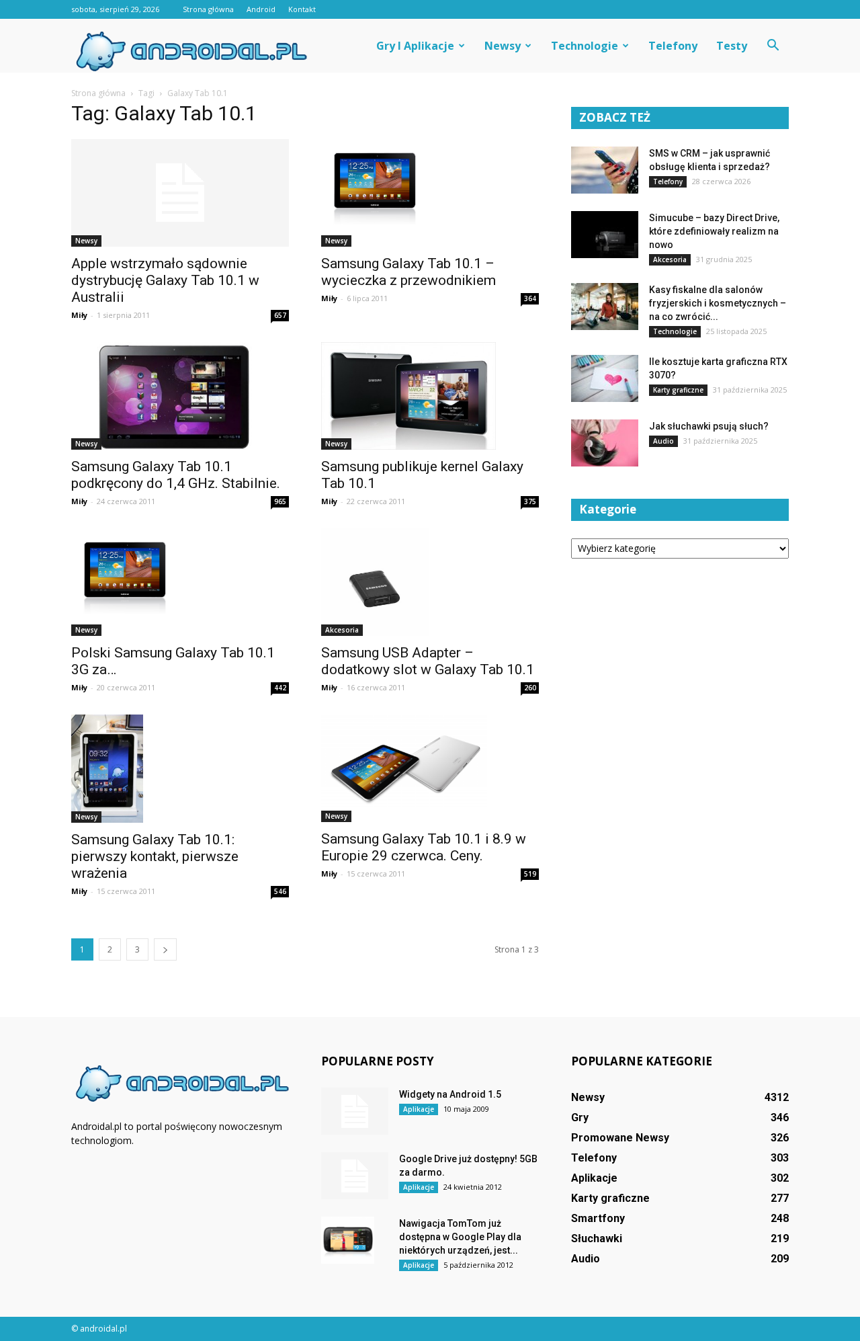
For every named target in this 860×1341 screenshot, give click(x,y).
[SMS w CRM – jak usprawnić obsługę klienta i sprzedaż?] (604, 170)
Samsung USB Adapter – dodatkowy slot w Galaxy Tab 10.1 (427, 661)
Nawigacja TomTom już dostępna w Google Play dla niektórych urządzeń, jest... (460, 1237)
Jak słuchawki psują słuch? (709, 426)
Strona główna (208, 9)
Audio (663, 441)
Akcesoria (342, 630)
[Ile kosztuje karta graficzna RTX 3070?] (604, 378)
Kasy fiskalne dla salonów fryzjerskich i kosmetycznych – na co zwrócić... (717, 303)
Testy (731, 45)
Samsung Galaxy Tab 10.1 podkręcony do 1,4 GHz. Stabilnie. (175, 474)
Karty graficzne (678, 390)
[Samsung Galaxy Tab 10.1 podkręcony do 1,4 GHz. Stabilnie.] (180, 396)
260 (530, 687)
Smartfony (598, 1218)
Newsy (502, 45)
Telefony (672, 45)
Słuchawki (596, 1238)
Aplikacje (418, 1109)
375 (530, 501)
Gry (580, 1117)
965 (280, 501)
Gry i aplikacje (415, 45)
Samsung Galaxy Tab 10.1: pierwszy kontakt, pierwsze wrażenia (155, 856)
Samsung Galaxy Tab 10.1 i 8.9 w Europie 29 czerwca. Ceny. (423, 847)
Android (261, 9)
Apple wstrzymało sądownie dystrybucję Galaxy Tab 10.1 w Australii (165, 280)
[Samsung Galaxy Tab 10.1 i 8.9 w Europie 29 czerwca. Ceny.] (430, 768)
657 (280, 315)
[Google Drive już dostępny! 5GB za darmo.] (354, 1175)
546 (280, 891)
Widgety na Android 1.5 (450, 1094)
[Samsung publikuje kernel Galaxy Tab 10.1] (430, 396)
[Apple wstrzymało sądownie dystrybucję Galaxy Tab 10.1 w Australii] (180, 193)
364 (530, 298)
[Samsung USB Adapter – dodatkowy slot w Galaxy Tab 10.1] (430, 582)
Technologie (584, 45)
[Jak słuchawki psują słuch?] (604, 442)
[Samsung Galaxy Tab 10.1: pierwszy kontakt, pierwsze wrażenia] (180, 769)
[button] (773, 46)
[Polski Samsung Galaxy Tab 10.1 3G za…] (180, 582)
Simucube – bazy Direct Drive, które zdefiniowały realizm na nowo (714, 231)
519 (530, 874)
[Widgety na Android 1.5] (354, 1111)
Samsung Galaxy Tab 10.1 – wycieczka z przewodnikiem (408, 271)
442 (280, 687)
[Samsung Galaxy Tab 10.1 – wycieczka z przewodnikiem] (430, 193)
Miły (79, 315)
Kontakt (302, 9)
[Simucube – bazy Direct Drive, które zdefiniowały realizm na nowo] (604, 234)
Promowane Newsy (620, 1137)
